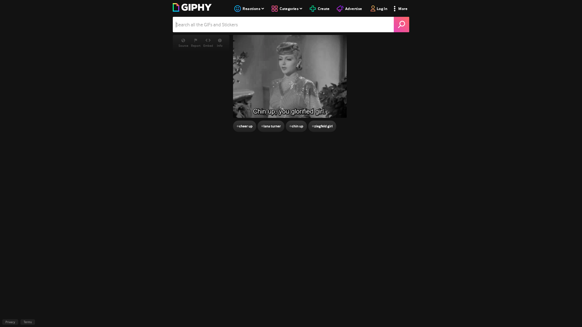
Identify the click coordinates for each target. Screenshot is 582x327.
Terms (28, 322)
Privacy (10, 322)
